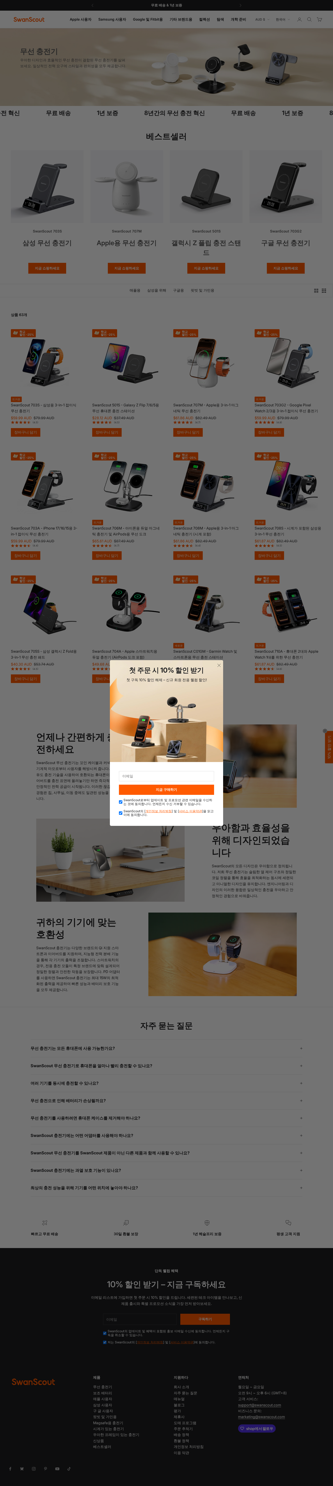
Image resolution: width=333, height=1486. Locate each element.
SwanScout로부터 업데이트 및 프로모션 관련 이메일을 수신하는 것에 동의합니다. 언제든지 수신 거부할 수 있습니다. (167, 802)
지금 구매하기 (166, 789)
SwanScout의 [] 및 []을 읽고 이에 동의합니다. (168, 813)
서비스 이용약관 (190, 811)
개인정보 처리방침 (158, 811)
